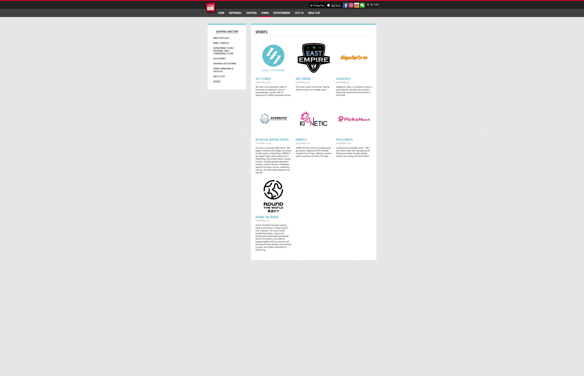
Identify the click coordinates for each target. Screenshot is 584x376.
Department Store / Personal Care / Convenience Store (223, 50)
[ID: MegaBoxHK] (362, 5)
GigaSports (343, 79)
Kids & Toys (219, 76)
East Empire (303, 79)
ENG (376, 4)
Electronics (219, 58)
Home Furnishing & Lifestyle (223, 70)
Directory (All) (221, 37)
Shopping (251, 13)
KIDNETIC (301, 140)
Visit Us (299, 13)
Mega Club (314, 13)
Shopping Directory (227, 31)
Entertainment (281, 13)
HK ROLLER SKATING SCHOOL (272, 140)
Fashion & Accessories (224, 63)
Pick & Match (344, 140)
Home (221, 13)
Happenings (235, 13)
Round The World (266, 217)
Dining (265, 13)
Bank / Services (221, 42)
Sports (217, 81)
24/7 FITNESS (263, 79)
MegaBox (211, 8)
